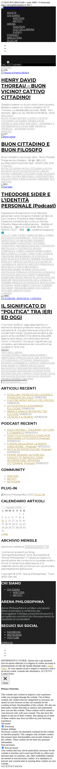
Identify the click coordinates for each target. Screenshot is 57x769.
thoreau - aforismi (13, 129)
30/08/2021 (6, 131)
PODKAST (13, 35)
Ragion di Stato (16, 376)
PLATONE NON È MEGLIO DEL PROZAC (30, 400)
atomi (20, 240)
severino (7, 285)
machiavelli (9, 368)
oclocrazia (9, 371)
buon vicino (9, 118)
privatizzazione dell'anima (30, 280)
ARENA (11, 24)
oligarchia (24, 371)
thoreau (40, 126)
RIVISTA (11, 12)
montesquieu (41, 368)
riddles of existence (25, 282)
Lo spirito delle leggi (30, 365)
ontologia (39, 269)
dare (39, 174)
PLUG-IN (12, 40)
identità (22, 264)
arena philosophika (34, 355)
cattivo (32, 118)
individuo (7, 267)
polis (47, 371)
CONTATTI (13, 45)
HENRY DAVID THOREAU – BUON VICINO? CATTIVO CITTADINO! (23, 88)
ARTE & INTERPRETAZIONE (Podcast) (29, 449)
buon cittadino (11, 168)
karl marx (8, 365)
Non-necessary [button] (8, 745)
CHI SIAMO (13, 15)
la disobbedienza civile (27, 124)
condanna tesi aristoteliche (20, 246)
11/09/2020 (6, 293)
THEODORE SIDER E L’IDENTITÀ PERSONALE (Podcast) (28, 200)
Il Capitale (32, 363)
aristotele (8, 240)
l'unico (19, 267)
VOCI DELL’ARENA (23, 29)
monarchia (25, 368)
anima (22, 235)
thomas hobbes (11, 379)
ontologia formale (14, 272)
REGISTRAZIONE (16, 48)
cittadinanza (10, 360)
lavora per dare (22, 176)
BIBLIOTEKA (14, 37)
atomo (28, 240)
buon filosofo (22, 171)
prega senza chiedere (35, 179)
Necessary (9, 726)
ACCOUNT (13, 51)
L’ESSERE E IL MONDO (20, 417)
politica (17, 373)
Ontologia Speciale (14, 275)
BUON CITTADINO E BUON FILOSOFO (25, 147)
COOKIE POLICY (16, 655)
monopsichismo (11, 269)
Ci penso (6, 166)
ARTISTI (17, 21)
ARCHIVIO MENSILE (13, 547)
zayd (27, 290)
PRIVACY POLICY (16, 653)
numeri (26, 269)
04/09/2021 (6, 67)
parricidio (8, 277)
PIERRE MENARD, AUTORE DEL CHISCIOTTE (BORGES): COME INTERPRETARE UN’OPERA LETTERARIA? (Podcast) (26, 459)
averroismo (9, 243)
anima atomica (35, 235)
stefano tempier (41, 285)
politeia (6, 373)
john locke (47, 363)
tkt (52, 179)
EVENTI (17, 32)
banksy (48, 357)
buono (22, 118)
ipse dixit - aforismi (38, 123)
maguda (6, 179)
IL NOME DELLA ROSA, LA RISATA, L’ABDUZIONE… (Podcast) (27, 445)
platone (38, 277)
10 (3, 520)
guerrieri (18, 363)
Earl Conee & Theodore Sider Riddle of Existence (27, 255)
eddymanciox (10, 259)
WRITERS (18, 18)
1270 (3, 235)
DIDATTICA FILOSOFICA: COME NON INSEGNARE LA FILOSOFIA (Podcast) (28, 437)
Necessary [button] (6, 723)
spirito (25, 285)
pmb (31, 126)
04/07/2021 (6, 181)
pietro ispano (24, 277)
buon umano (41, 171)
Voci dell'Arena (12, 352)
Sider (17, 285)
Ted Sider (7, 288)
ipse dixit (19, 123)
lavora (6, 176)
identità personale (41, 264)
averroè (38, 240)
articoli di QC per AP (29, 357)
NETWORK (13, 481)
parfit (31, 275)
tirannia (27, 379)
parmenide (43, 275)
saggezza (33, 376)
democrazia (41, 360)
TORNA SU (7, 642)
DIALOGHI (19, 26)
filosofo (49, 174)
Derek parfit (43, 251)
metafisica (31, 267)
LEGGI (5, 349)
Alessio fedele (10, 355)
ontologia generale (41, 272)
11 (6, 520)
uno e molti (42, 288)
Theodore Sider (24, 288)
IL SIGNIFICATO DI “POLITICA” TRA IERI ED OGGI (26, 311)
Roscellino (47, 282)
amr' (14, 235)
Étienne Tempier (30, 259)
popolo (28, 373)
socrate (45, 376)
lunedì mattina (44, 176)
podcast (49, 277)
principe (6, 280)
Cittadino (21, 121)
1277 (8, 235)
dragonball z (10, 253)
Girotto (18, 261)
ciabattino (24, 243)
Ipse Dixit (7, 115)
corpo (20, 251)
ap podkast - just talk (30, 238)
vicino (30, 129)
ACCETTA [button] (46, 671)
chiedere (16, 174)
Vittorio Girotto (12, 290)
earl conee (27, 253)
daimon (29, 251)
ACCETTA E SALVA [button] (11, 766)
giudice (29, 261)
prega (16, 179)
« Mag (4, 534)
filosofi (6, 363)
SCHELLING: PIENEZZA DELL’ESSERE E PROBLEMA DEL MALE (30, 396)
